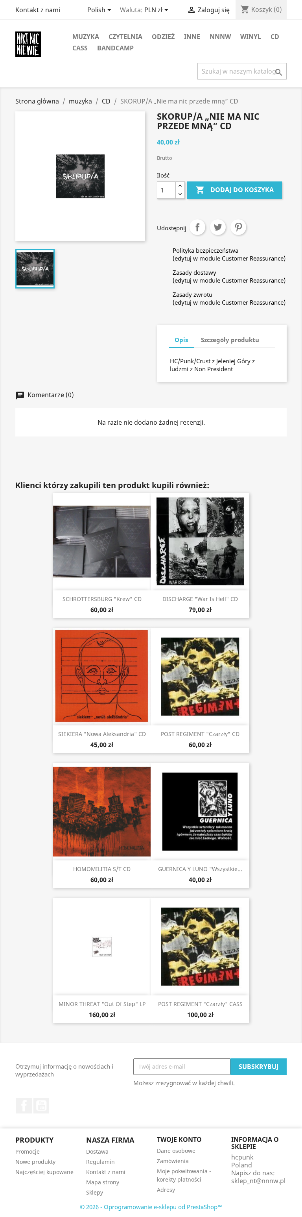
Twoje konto (179, 1139)
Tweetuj (218, 227)
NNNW (220, 36)
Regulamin (100, 1161)
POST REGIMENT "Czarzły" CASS (200, 1004)
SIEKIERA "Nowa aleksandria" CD (102, 734)
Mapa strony (102, 1182)
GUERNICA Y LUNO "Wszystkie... (200, 869)
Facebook (24, 1105)
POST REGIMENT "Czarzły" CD (200, 734)
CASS (80, 48)
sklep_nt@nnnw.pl (258, 1180)
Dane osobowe (176, 1150)
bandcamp (115, 48)
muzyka (85, 36)
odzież (163, 36)
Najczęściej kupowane (44, 1172)
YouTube (41, 1105)
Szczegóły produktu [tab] (230, 340)
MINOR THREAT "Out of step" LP (102, 1004)
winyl (250, 36)
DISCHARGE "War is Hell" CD (200, 599)
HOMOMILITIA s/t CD (102, 869)
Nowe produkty (35, 1161)
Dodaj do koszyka (234, 189)
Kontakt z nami (37, 10)
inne (192, 36)
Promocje (27, 1151)
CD (275, 36)
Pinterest (238, 227)
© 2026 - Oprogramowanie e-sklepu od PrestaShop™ (151, 1207)
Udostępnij (197, 227)
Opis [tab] (181, 340)
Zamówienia (173, 1161)
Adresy (166, 1189)
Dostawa (97, 1151)
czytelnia (125, 36)
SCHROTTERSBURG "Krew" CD (102, 599)
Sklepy (94, 1192)
